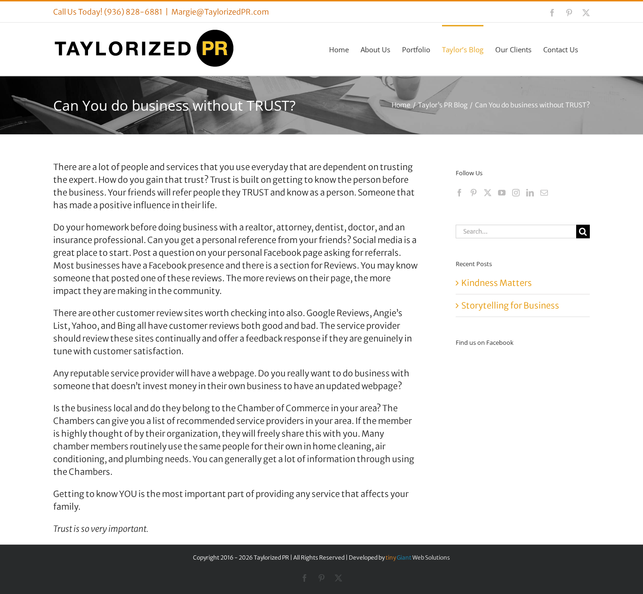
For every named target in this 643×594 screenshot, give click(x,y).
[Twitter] (487, 192)
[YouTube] (502, 192)
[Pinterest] (473, 192)
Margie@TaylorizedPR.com (220, 11)
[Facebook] (459, 192)
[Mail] (544, 192)
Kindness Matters (496, 282)
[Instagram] (516, 192)
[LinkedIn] (530, 192)
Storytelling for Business (510, 305)
